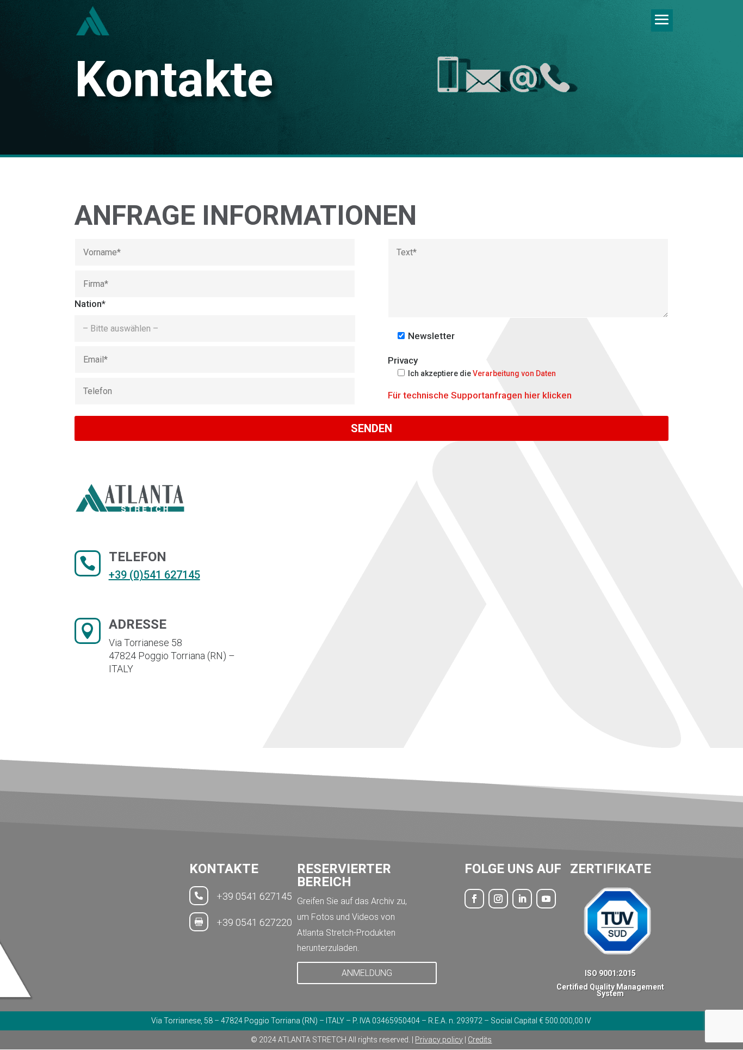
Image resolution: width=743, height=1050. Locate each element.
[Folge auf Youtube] (546, 898)
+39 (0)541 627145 (154, 574)
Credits (480, 1039)
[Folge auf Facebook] (474, 898)
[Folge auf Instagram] (498, 898)
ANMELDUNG (367, 973)
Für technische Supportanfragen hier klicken (480, 395)
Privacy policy (439, 1039)
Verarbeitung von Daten (514, 373)
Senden (371, 428)
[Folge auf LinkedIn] (522, 898)
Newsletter (431, 335)
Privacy (403, 360)
